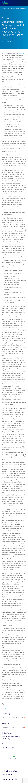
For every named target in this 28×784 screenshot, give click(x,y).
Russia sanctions (11, 704)
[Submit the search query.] (24, 718)
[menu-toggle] (24, 2)
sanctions (21, 53)
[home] (5, 3)
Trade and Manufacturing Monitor (7, 8)
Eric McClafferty (6, 39)
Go (23, 727)
